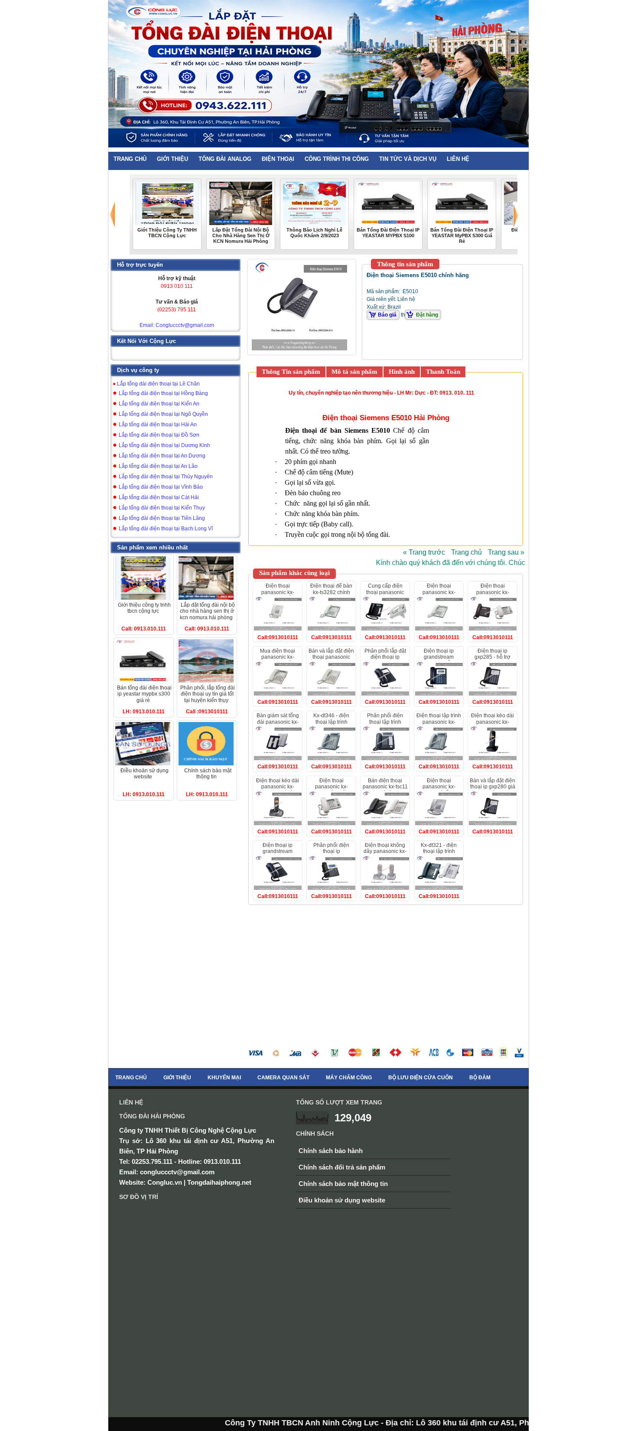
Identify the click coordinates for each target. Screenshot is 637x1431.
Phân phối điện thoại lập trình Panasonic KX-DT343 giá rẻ (385, 724)
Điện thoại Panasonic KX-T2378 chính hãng (438, 592)
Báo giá (387, 315)
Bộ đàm (480, 1078)
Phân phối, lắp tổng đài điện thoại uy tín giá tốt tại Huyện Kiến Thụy (207, 694)
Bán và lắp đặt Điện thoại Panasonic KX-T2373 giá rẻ (331, 657)
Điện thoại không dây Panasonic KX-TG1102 (385, 851)
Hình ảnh (402, 371)
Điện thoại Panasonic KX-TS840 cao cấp (277, 592)
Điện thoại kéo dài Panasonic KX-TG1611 (492, 721)
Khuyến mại (224, 1078)
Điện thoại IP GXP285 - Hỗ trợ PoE (492, 657)
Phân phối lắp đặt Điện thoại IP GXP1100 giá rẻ (385, 657)
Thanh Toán (443, 371)
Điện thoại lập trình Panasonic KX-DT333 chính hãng (438, 721)
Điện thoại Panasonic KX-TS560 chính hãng (331, 787)
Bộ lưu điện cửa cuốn (420, 1078)
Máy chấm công (349, 1078)
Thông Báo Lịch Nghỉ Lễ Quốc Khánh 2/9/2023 (314, 232)
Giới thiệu (177, 1078)
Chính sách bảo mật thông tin (343, 1183)
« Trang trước (424, 552)
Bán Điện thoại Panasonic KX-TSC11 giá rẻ (385, 787)
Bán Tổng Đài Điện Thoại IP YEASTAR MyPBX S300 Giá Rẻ (461, 235)
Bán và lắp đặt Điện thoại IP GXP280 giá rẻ (492, 787)
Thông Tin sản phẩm (291, 371)
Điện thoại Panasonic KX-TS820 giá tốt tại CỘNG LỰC (439, 790)
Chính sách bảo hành (331, 1150)
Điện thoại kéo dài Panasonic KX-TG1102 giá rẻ (277, 787)
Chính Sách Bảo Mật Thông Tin (207, 774)
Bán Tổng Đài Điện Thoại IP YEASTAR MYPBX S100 (388, 232)
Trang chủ (466, 552)
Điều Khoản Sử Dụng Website (144, 774)
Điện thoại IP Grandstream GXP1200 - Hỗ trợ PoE (438, 660)
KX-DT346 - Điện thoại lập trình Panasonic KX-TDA (331, 721)
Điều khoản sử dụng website (342, 1200)
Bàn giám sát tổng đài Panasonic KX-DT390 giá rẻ (278, 721)
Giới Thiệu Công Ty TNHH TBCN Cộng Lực (167, 232)
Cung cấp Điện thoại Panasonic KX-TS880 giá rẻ (385, 592)
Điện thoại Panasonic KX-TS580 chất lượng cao (493, 595)
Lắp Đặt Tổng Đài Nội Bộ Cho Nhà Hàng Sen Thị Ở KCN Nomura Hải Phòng (241, 235)
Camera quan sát (283, 1078)
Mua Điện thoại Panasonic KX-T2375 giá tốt (277, 657)
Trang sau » (506, 552)
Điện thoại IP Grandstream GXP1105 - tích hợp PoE (277, 854)
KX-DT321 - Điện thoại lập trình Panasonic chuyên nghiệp (439, 854)
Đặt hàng (427, 315)
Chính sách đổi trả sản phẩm (342, 1167)
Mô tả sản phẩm (354, 371)
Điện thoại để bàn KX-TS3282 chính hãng (331, 592)
